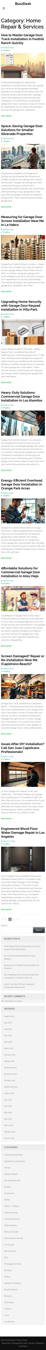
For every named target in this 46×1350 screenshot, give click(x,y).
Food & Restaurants (12, 1219)
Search (4, 925)
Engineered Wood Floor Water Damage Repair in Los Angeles (23, 832)
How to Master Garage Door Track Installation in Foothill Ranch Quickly (22, 39)
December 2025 (10, 1068)
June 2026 (8, 1029)
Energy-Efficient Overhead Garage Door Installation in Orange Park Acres (21, 484)
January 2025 (9, 1138)
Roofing (7, 1277)
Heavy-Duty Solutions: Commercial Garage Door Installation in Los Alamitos (21, 396)
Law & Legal (9, 1245)
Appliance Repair (10, 1174)
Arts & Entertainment (12, 1180)
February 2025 (9, 1132)
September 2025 (10, 1087)
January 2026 (9, 1061)
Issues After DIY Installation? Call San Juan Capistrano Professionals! (22, 748)
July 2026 (8, 1023)
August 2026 (9, 1016)
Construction (9, 1193)
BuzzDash (23, 4)
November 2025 (10, 1074)
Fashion (7, 1200)
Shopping (8, 1296)
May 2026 (8, 1035)
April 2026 (8, 1042)
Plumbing (7, 1270)
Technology (8, 1302)
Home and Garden (11, 1232)
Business (7, 1187)
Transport (8, 1309)
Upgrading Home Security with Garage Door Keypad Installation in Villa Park (21, 305)
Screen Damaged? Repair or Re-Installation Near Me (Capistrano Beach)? (22, 660)
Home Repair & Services (13, 1238)
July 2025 (7, 1100)
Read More (6, 116)
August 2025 (9, 1093)
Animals (7, 1168)
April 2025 (8, 1119)
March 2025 (8, 1125)
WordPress (23, 1346)
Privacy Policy (21, 1340)
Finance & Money (11, 1213)
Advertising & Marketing (13, 1155)
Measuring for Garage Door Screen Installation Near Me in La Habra (22, 221)
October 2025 (9, 1080)
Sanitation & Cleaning (12, 1283)
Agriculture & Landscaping (14, 1161)
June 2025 (8, 1106)
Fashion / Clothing (11, 1206)
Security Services (10, 1290)
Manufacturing (9, 1251)
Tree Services (9, 1322)
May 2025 (8, 1112)
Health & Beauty (10, 1225)
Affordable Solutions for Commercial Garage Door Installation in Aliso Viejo (20, 572)
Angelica (6, 50)
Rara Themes (29, 1343)
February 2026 (9, 1055)
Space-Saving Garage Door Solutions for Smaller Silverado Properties (22, 130)
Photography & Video (12, 1264)
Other (6, 1257)
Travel (6, 1315)
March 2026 (8, 1048)
